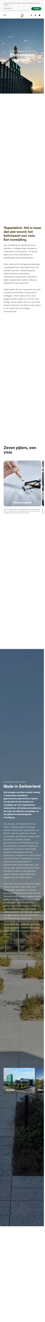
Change (36, 9)
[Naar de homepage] (22, 15)
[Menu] (5, 15)
